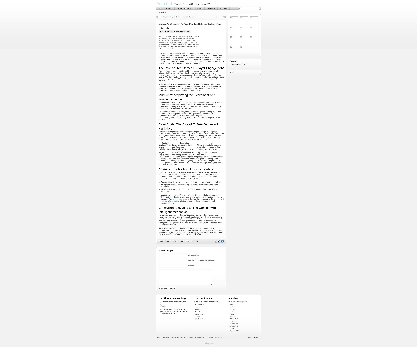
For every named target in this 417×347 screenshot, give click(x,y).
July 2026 (232, 307)
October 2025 (233, 328)
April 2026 (232, 314)
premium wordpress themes (209, 343)
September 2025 (234, 330)
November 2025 (234, 326)
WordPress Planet (200, 319)
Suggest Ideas (199, 311)
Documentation (199, 307)
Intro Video (223, 8)
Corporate (199, 8)
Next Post (220, 17)
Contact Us (162, 12)
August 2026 (233, 304)
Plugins (197, 309)
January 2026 (233, 321)
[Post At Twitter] (215, 242)
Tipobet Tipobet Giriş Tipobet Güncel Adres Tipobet (176, 17)
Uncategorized (178, 32)
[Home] (160, 8)
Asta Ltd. (164, 3)
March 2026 (233, 316)
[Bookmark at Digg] (222, 242)
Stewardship (211, 8)
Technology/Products (184, 8)
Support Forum (199, 314)
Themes (197, 316)
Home (159, 337)
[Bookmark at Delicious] (219, 242)
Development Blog (200, 304)
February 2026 (234, 319)
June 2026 (232, 309)
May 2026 (232, 311)
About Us (169, 8)
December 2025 (234, 323)
